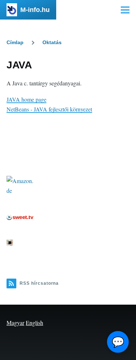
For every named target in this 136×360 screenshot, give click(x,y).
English (34, 322)
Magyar (15, 322)
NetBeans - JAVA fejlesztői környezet (49, 109)
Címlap (15, 42)
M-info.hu (35, 9)
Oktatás (52, 42)
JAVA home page (26, 99)
